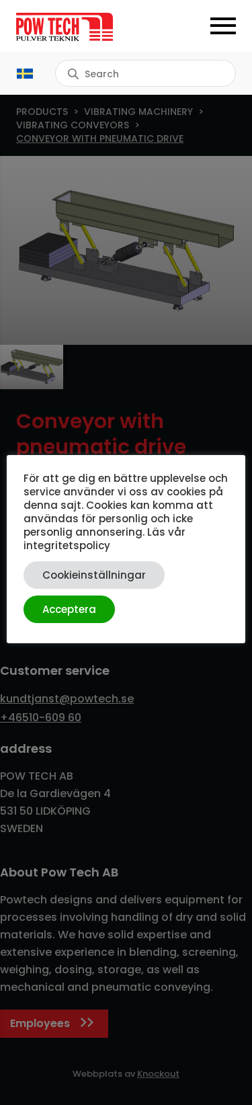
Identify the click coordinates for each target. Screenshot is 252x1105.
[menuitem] (25, 73)
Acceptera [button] (69, 609)
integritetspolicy (67, 545)
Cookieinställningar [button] (94, 575)
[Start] (71, 27)
